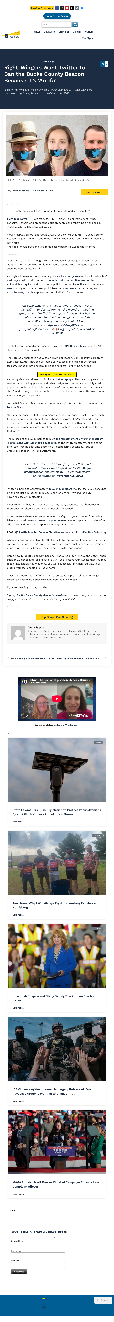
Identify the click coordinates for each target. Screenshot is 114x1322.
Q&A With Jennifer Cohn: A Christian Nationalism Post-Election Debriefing (60, 532)
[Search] (75, 24)
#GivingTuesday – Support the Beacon (57, 374)
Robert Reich (78, 346)
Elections (64, 32)
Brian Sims (85, 288)
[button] (103, 64)
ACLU (100, 346)
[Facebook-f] (57, 8)
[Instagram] (62, 8)
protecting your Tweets (52, 520)
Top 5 (52, 61)
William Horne (80, 280)
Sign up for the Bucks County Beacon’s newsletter (37, 595)
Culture (89, 32)
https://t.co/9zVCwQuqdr (74, 468)
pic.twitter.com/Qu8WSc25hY (43, 471)
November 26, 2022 (70, 475)
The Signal (88, 38)
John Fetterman (67, 288)
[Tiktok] (77, 8)
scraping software (71, 379)
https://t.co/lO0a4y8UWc (63, 325)
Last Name (16, 1261)
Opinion (77, 32)
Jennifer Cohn (56, 280)
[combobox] (56, 24)
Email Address (18, 1241)
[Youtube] (67, 8)
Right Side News (17, 218)
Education (49, 32)
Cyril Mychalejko (17, 280)
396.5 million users (60, 488)
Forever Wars (15, 407)
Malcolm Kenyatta (18, 292)
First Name (16, 1251)
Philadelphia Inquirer (20, 284)
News (37, 32)
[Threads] (72, 8)
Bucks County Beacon (70, 276)
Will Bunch (83, 284)
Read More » (18, 822)
